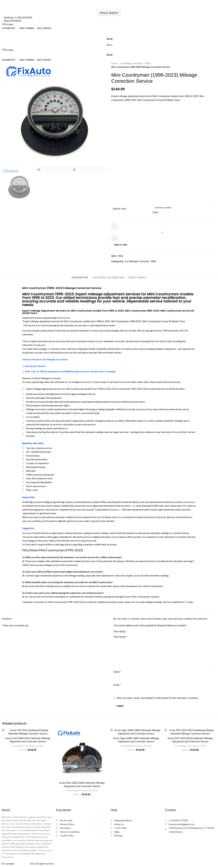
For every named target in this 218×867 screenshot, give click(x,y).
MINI (148, 63)
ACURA (40, 746)
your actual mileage (109, 330)
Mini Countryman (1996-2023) (63, 601)
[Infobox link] (109, 1)
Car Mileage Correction (131, 63)
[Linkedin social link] (124, 267)
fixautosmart (22, 863)
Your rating (119, 631)
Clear (155, 212)
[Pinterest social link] (120, 267)
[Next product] (214, 65)
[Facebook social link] (113, 267)
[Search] (109, 33)
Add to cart (120, 245)
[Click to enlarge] (8, 160)
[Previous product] (208, 65)
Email (117, 685)
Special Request (109, 13)
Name (117, 672)
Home (114, 63)
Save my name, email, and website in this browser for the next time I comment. (157, 698)
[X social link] (117, 267)
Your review (120, 637)
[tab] (80, 278)
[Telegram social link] (127, 267)
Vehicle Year (119, 209)
